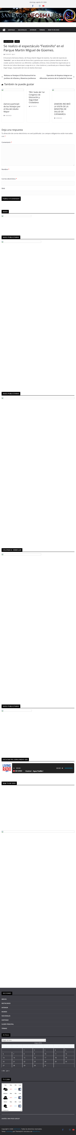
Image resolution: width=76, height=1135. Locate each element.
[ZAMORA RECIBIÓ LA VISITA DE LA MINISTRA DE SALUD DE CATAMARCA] (63, 90)
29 (24, 1065)
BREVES (4, 999)
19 (66, 1058)
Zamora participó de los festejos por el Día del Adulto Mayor (12, 108)
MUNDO (4, 1012)
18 (56, 1058)
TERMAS (42, 30)
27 (3, 1065)
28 (14, 1065)
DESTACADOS (6, 1003)
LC (14, 54)
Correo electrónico (9, 179)
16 (35, 1058)
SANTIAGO (11, 30)
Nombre (5, 169)
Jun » (8, 1071)
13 (3, 1058)
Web (3, 188)
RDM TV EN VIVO (53, 30)
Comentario (7, 142)
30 (35, 1065)
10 (45, 1054)
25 (56, 1061)
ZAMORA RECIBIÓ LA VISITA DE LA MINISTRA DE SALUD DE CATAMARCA (62, 109)
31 (45, 1065)
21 (14, 1061)
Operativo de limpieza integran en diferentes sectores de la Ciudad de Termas (56, 76)
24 (45, 1061)
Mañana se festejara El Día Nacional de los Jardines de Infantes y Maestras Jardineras (20, 76)
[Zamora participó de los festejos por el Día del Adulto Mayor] (13, 90)
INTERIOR (33, 30)
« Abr (3, 1071)
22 (24, 1061)
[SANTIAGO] (38, 9)
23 (35, 1061)
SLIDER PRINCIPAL (8, 41)
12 (66, 1054)
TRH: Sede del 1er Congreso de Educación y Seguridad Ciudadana (37, 97)
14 (14, 1058)
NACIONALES (22, 30)
